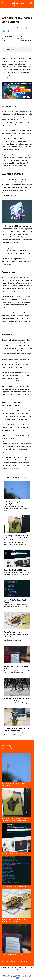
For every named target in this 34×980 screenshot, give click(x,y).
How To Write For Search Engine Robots (16, 601)
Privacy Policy (22, 967)
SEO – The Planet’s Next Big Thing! (17, 698)
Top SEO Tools (17, 3)
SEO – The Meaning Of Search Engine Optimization (15, 503)
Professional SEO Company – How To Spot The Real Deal (16, 729)
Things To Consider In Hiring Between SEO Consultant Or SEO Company (16, 634)
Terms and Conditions (8, 967)
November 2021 (7, 749)
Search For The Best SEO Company (16, 570)
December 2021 (7, 747)
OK (17, 978)
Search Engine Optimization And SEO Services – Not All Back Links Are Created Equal (16, 538)
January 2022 (6, 745)
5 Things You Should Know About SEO (16, 667)
